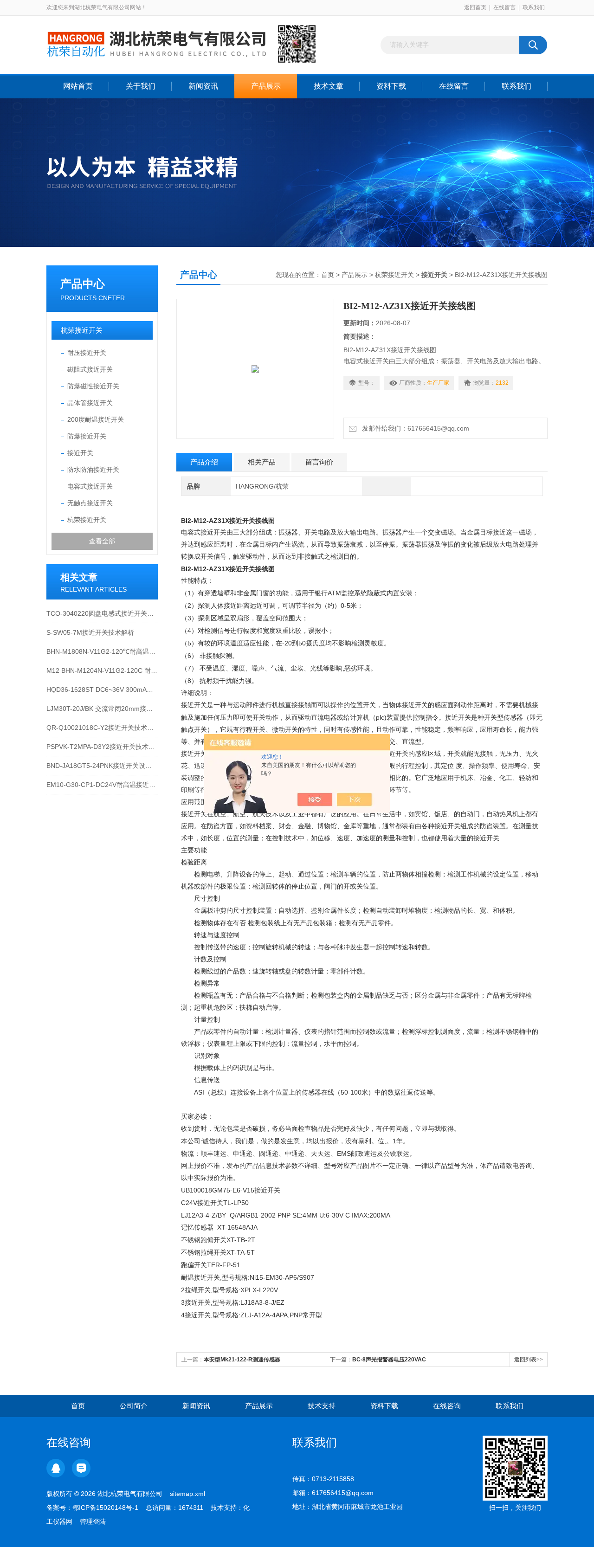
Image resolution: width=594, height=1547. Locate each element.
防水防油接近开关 (93, 469)
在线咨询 (447, 1406)
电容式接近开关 (90, 486)
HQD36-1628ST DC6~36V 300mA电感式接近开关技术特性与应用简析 (102, 689)
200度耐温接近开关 (95, 419)
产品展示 (266, 86)
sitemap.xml (187, 1493)
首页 (327, 274)
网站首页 (78, 86)
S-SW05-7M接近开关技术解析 (90, 632)
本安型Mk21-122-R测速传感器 (242, 1359)
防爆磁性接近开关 (93, 386)
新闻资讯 (203, 86)
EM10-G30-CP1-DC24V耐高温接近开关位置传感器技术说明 (102, 784)
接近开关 (80, 453)
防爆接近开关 (86, 436)
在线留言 (504, 7)
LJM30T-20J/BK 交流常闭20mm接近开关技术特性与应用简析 (102, 708)
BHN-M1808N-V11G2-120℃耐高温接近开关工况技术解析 (102, 651)
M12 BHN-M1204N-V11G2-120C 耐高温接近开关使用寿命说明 (102, 670)
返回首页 (475, 7)
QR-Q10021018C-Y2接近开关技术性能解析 (102, 727)
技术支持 (322, 1406)
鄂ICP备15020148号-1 (105, 1507)
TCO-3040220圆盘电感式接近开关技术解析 (102, 613)
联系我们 (534, 7)
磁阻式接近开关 (90, 369)
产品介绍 (204, 462)
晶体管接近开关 (90, 402)
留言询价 (319, 462)
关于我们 (140, 86)
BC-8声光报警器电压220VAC (389, 1359)
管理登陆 (93, 1521)
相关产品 (262, 462)
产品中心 (82, 283)
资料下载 (391, 86)
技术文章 (328, 86)
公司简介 (134, 1406)
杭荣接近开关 (82, 330)
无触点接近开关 (90, 503)
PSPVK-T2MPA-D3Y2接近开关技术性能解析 (102, 746)
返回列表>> (528, 1359)
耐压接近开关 (86, 352)
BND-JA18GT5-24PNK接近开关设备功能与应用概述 (102, 765)
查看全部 (102, 541)
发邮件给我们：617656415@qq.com (413, 428)
